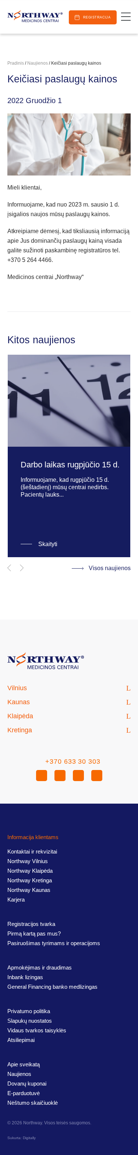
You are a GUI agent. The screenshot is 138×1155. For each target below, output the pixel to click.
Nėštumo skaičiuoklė (32, 1103)
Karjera (16, 899)
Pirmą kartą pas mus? (34, 933)
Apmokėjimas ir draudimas (39, 967)
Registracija (96, 17)
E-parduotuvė (23, 1093)
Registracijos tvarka (31, 924)
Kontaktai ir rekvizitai (32, 851)
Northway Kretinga (29, 880)
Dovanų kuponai (26, 1083)
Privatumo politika (28, 1011)
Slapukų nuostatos (29, 1021)
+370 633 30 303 (72, 761)
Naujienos (37, 63)
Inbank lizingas (25, 977)
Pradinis (15, 63)
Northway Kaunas (28, 890)
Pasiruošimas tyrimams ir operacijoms (53, 943)
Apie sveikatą (23, 1064)
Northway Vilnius (27, 861)
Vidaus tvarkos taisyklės (36, 1030)
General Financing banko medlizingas (52, 987)
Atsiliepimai (21, 1040)
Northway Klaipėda (30, 871)
